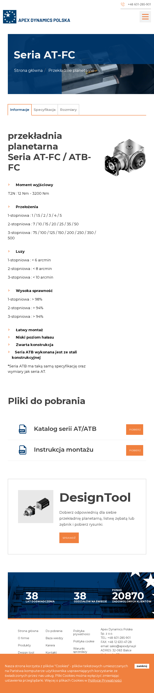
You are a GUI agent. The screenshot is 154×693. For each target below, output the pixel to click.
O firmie (23, 638)
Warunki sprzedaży (80, 650)
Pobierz (135, 429)
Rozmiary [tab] (68, 110)
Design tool (26, 652)
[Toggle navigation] (145, 16)
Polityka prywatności (81, 632)
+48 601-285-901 (119, 638)
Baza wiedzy (54, 638)
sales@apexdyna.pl (123, 646)
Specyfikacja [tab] (45, 110)
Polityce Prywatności (105, 680)
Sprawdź (69, 537)
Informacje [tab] (19, 110)
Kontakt (51, 652)
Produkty (24, 645)
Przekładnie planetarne (71, 70)
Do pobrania (54, 631)
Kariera (50, 645)
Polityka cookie (83, 641)
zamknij (142, 666)
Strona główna (28, 70)
